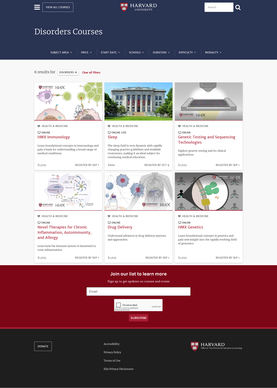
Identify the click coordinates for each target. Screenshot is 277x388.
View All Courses (58, 7)
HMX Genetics (190, 227)
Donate (43, 346)
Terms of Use (112, 360)
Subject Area (59, 52)
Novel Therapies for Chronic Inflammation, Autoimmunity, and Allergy (64, 232)
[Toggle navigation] (37, 7)
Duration (159, 52)
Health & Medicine (55, 126)
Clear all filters (91, 72)
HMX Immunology (54, 137)
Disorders (66, 72)
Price (84, 52)
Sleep (112, 137)
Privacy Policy (112, 352)
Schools (135, 52)
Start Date (109, 52)
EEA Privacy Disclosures (119, 369)
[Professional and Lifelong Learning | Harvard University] (138, 6)
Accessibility (111, 344)
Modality (211, 52)
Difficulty (186, 52)
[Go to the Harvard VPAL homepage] (216, 346)
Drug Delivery (120, 227)
